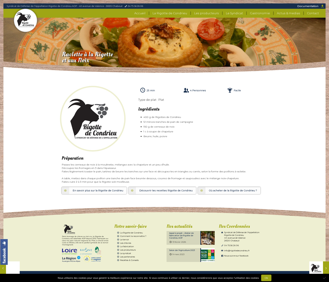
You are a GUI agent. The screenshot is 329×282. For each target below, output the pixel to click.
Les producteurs (128, 250)
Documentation (307, 6)
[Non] (324, 278)
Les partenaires (127, 256)
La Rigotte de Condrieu (131, 232)
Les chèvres (125, 243)
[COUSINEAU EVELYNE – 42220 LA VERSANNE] (10, 268)
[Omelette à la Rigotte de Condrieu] (319, 268)
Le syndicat (125, 253)
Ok (266, 278)
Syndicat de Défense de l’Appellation (241, 236)
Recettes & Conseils (129, 260)
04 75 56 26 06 (135, 6)
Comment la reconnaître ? (133, 236)
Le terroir (124, 239)
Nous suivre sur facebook (236, 255)
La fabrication (127, 246)
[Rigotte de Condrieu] (25, 20)
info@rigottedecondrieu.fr (237, 250)
